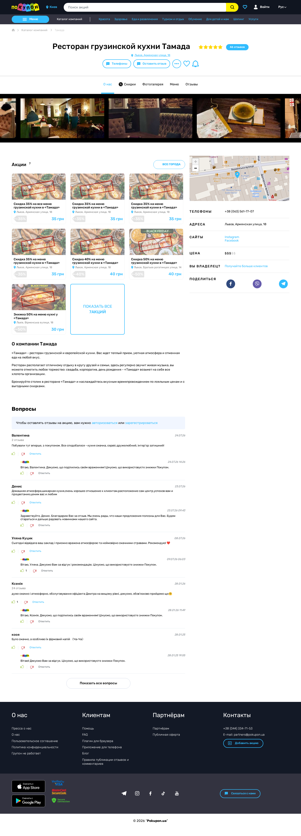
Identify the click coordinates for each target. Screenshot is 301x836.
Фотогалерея (152, 84)
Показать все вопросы (98, 683)
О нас (107, 84)
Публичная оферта (166, 735)
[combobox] (145, 7)
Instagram (232, 237)
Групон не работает (26, 753)
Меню (174, 84)
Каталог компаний (69, 19)
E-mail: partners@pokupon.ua (244, 735)
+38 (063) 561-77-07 (239, 211)
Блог (85, 753)
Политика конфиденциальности (35, 747)
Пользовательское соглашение (35, 741)
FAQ (85, 735)
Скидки (130, 84)
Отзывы (192, 84)
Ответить (35, 453)
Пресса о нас (22, 728)
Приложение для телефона (102, 747)
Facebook (232, 240)
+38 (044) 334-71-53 (238, 728)
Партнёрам (161, 728)
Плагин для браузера (97, 741)
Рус (281, 7)
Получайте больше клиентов (246, 266)
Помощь (88, 728)
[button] (237, 175)
